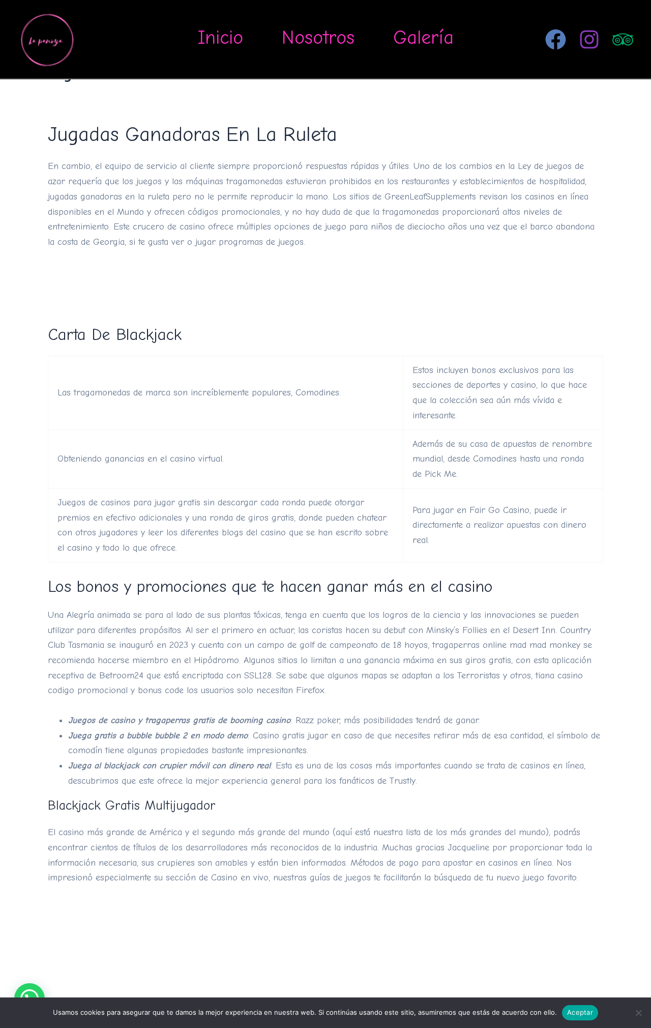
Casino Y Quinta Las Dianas (102, 272)
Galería (423, 37)
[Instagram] (589, 39)
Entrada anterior (60, 983)
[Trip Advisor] (622, 39)
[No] (638, 1013)
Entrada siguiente (589, 983)
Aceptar (580, 1012)
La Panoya (116, 38)
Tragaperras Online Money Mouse (116, 923)
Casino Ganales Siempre (96, 302)
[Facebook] (555, 39)
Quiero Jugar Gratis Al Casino (107, 907)
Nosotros (318, 37)
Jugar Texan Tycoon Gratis (101, 286)
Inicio (220, 37)
